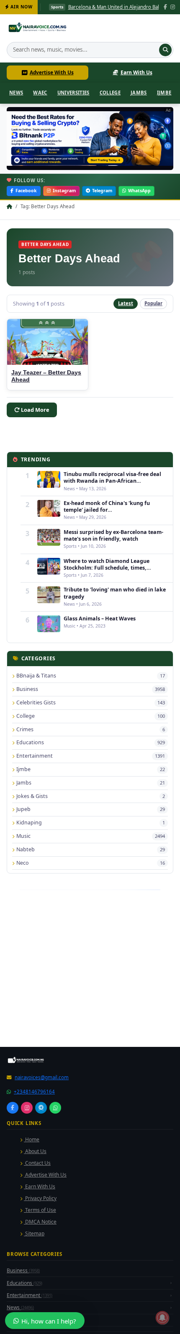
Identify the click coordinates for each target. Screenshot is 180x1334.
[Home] (38, 28)
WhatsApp (139, 191)
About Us (35, 1151)
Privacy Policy (40, 1198)
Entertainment (29, 1295)
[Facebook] (165, 7)
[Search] (165, 50)
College (110, 92)
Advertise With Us (52, 72)
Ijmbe (164, 92)
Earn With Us (136, 72)
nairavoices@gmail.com (42, 1077)
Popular (153, 303)
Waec (40, 92)
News (16, 92)
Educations (24, 1283)
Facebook (26, 191)
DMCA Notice (40, 1221)
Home (31, 1139)
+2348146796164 (34, 1091)
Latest (125, 303)
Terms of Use (40, 1210)
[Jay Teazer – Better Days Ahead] (47, 342)
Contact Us (37, 1163)
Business (23, 1270)
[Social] (12, 1108)
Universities (73, 92)
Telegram (102, 191)
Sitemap (34, 1233)
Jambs (139, 92)
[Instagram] (172, 7)
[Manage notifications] (162, 1317)
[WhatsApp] (55, 1108)
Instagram (64, 191)
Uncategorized (29, 1320)
